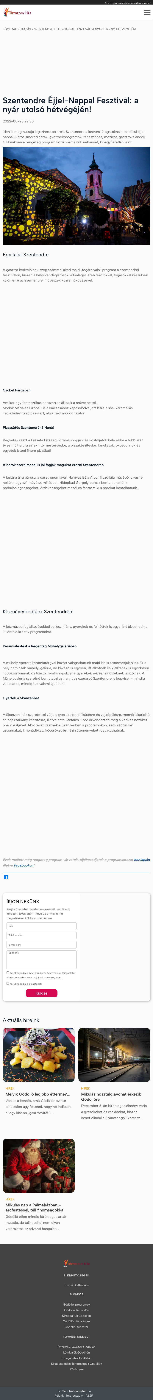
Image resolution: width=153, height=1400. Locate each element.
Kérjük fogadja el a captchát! (25, 983)
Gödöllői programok (76, 1304)
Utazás (25, 29)
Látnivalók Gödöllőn (76, 1352)
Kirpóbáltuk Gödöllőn (76, 1315)
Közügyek (76, 1369)
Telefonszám (14, 934)
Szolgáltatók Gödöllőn (76, 1358)
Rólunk (59, 1395)
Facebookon (23, 865)
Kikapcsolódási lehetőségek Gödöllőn (76, 1363)
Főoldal (10, 29)
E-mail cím (13, 943)
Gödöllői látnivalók (76, 1310)
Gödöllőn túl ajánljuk (76, 1321)
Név (9, 924)
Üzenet (10, 952)
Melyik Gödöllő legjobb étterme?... (38, 1094)
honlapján (142, 860)
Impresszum (74, 1395)
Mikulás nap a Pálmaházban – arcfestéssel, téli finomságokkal (35, 1208)
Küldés (41, 993)
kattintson (82, 1285)
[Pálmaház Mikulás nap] (39, 1166)
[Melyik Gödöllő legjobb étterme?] (39, 1055)
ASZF (89, 1395)
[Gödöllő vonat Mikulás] (114, 1055)
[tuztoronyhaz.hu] (18, 13)
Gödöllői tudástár (76, 1327)
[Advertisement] (76, 60)
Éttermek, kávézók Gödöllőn (76, 1347)
